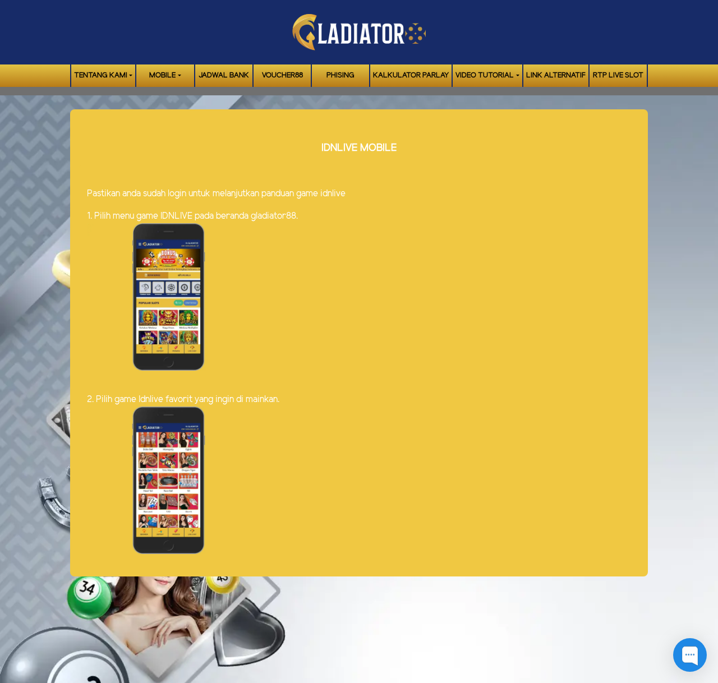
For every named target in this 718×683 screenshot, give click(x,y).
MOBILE (162, 75)
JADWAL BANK (224, 75)
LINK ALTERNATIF (556, 75)
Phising (340, 75)
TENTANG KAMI (100, 75)
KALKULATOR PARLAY (411, 75)
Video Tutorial (484, 75)
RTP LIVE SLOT (618, 75)
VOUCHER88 (282, 75)
